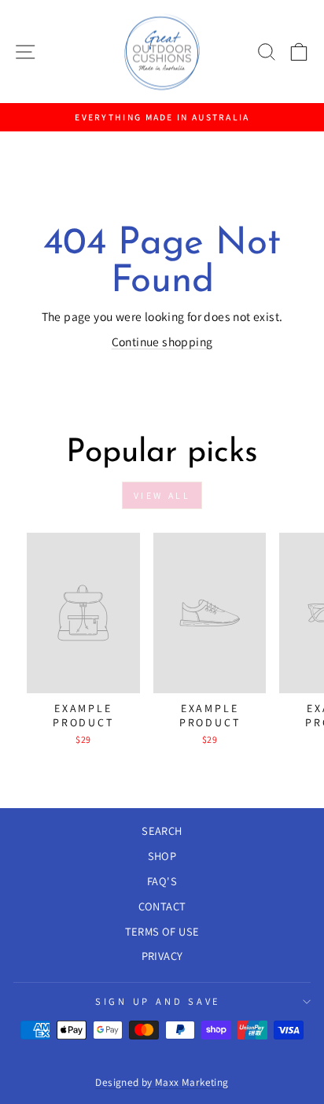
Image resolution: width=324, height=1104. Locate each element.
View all (162, 495)
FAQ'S (162, 880)
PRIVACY (162, 955)
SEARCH (162, 830)
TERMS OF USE (162, 931)
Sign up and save (158, 1001)
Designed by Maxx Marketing (161, 1082)
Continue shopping (162, 341)
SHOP (162, 855)
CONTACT (162, 906)
